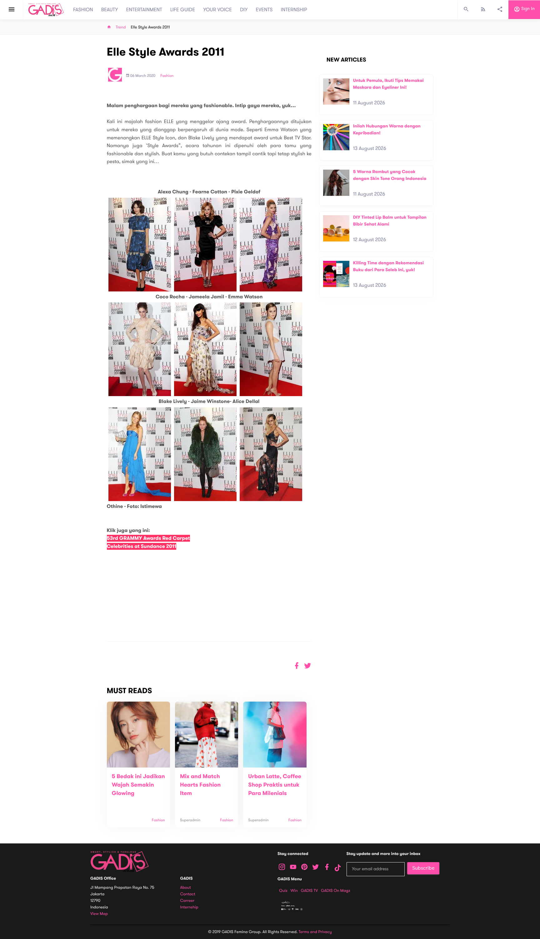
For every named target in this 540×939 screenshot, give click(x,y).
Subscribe (423, 868)
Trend (121, 27)
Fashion (166, 75)
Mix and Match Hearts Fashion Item (200, 785)
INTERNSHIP (294, 9)
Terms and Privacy (315, 932)
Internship (189, 907)
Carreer (187, 901)
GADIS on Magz (335, 890)
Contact (187, 894)
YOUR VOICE (217, 9)
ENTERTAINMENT (144, 9)
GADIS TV (309, 890)
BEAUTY (109, 9)
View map (99, 914)
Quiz (283, 890)
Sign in (527, 9)
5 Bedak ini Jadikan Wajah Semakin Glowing (138, 785)
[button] (308, 666)
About (185, 888)
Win (294, 890)
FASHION (83, 9)
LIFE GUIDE (182, 9)
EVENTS (264, 9)
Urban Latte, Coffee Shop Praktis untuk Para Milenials (274, 785)
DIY (244, 9)
